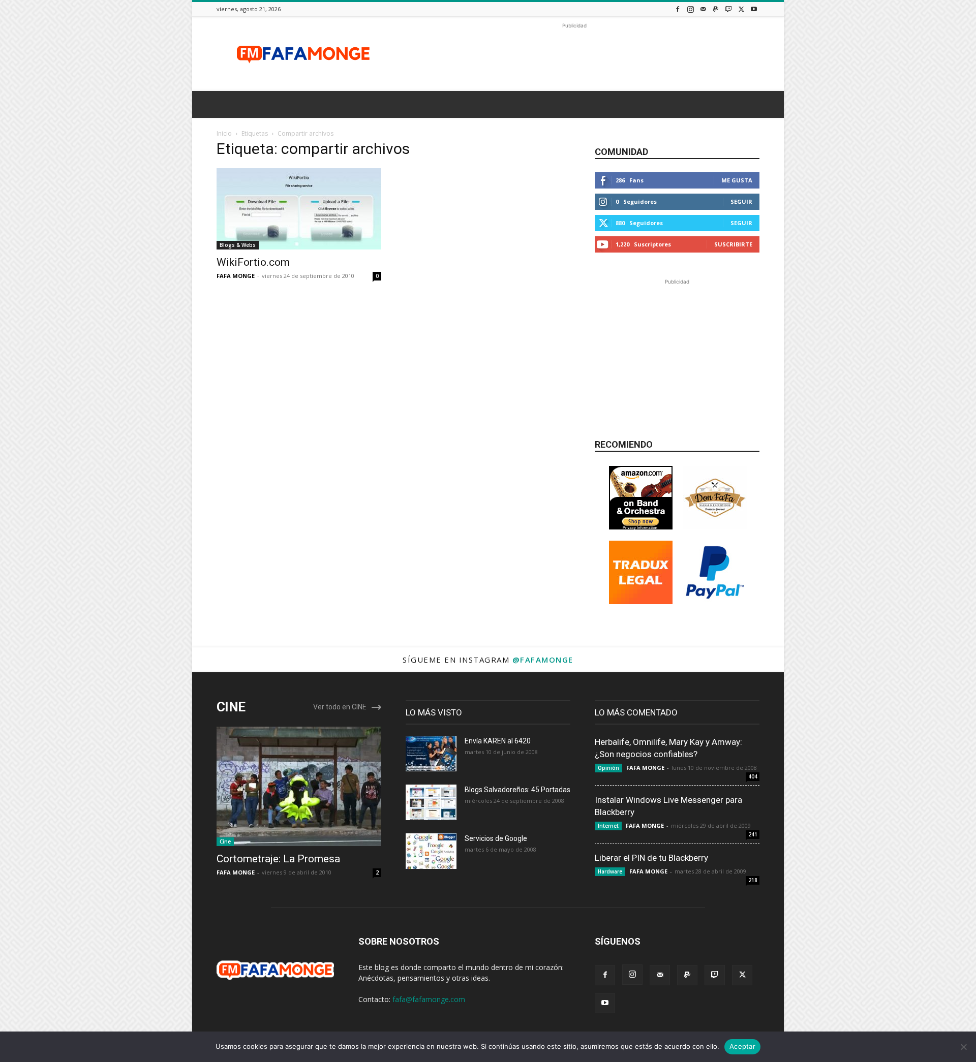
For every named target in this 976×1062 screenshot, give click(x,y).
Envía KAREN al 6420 (498, 741)
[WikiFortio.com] (299, 208)
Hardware (610, 871)
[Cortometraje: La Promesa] (299, 786)
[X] (741, 9)
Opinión (608, 767)
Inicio (224, 133)
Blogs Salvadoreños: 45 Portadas (517, 790)
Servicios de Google (496, 838)
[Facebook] (677, 9)
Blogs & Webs (238, 244)
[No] (963, 1047)
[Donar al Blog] (715, 601)
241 (752, 834)
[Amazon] (641, 527)
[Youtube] (753, 9)
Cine (225, 841)
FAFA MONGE (236, 275)
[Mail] (703, 9)
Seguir (741, 201)
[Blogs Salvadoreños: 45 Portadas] (431, 802)
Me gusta (736, 180)
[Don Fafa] (715, 527)
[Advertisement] (574, 54)
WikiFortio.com (253, 262)
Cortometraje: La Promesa (278, 859)
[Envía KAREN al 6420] (431, 753)
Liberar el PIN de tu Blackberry (651, 858)
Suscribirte (733, 244)
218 (752, 880)
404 (752, 776)
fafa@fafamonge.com (428, 999)
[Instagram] (690, 9)
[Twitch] (728, 9)
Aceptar (742, 1046)
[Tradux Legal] (641, 601)
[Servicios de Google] (431, 851)
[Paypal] (715, 9)
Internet (608, 825)
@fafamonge (542, 659)
